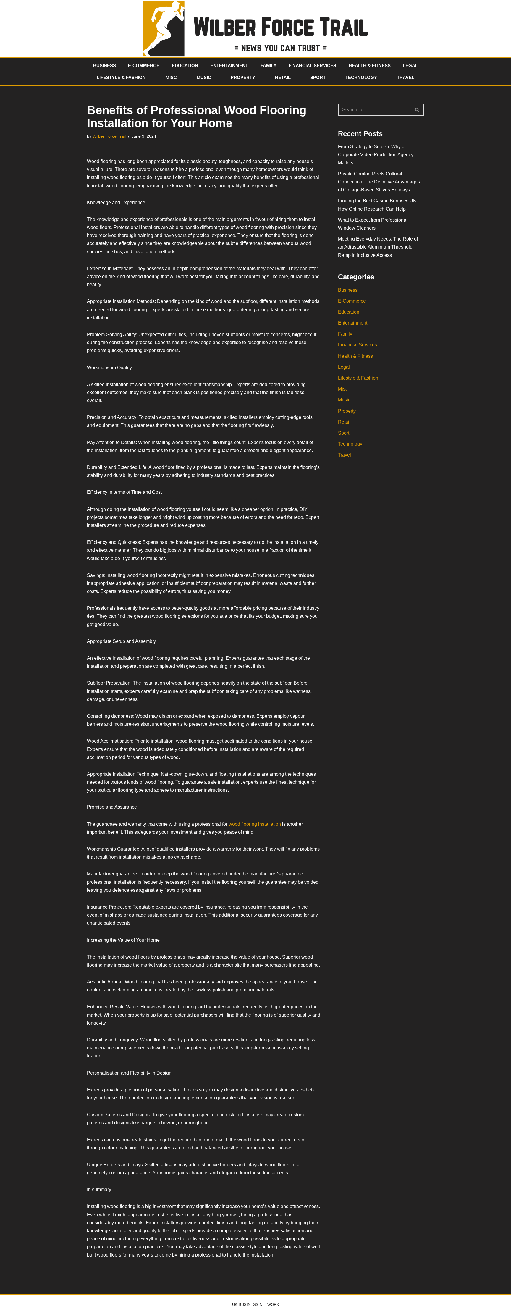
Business (104, 65)
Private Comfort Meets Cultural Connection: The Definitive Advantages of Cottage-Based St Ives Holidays (379, 181)
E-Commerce (143, 65)
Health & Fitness (370, 65)
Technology (361, 77)
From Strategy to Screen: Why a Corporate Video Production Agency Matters (375, 154)
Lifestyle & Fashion (121, 77)
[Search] (417, 110)
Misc (171, 77)
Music (204, 77)
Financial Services (312, 65)
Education (185, 65)
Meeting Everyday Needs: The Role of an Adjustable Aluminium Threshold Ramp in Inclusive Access (378, 246)
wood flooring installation (255, 824)
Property (243, 77)
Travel (405, 77)
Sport (318, 77)
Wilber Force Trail (109, 136)
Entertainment (229, 65)
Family (268, 65)
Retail (283, 77)
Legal (410, 65)
